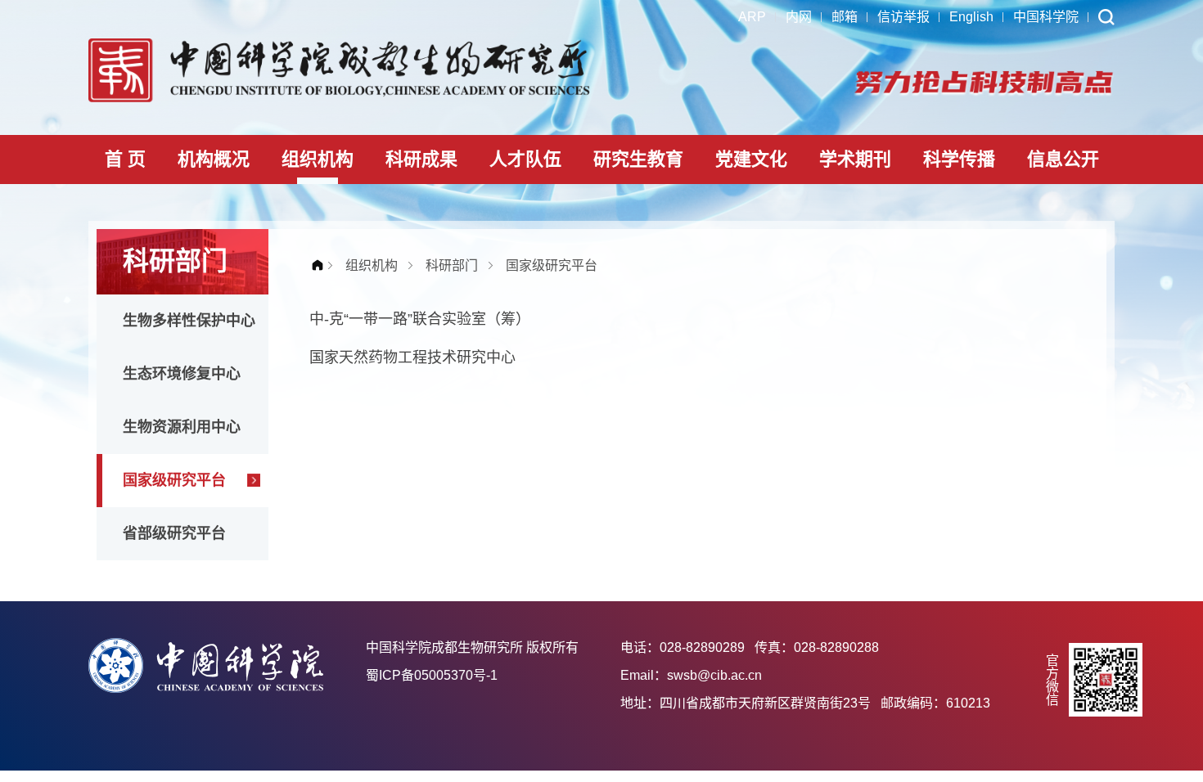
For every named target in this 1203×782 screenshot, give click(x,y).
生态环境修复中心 (182, 374)
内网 (799, 17)
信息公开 (1063, 159)
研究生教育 (638, 159)
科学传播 (959, 159)
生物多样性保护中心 (189, 320)
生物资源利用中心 (182, 427)
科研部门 (452, 265)
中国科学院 (1046, 17)
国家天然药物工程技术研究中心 (412, 357)
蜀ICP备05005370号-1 (432, 675)
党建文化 (751, 159)
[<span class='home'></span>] (321, 265)
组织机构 (318, 159)
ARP (752, 17)
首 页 (125, 159)
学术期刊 (855, 159)
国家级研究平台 (174, 480)
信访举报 (903, 17)
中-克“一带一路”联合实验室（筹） (419, 319)
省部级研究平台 (174, 533)
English (971, 17)
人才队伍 (525, 159)
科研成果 (421, 159)
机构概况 (214, 159)
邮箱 (844, 17)
